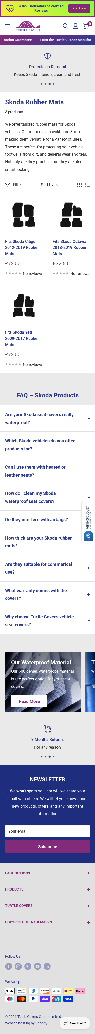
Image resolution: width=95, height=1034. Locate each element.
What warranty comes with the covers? (36, 594)
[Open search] (65, 26)
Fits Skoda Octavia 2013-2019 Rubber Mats (70, 247)
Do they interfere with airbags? (36, 519)
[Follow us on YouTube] (37, 966)
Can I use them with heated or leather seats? (35, 471)
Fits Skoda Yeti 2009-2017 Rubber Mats (22, 338)
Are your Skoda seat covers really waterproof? (39, 418)
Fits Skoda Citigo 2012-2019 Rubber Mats (22, 247)
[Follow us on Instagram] (18, 966)
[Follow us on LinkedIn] (47, 966)
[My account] (75, 26)
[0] (86, 26)
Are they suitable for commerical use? (38, 568)
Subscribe (47, 846)
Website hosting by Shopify (26, 1023)
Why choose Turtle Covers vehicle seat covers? (39, 621)
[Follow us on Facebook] (8, 966)
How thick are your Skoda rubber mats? (38, 542)
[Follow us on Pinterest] (27, 966)
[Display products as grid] (79, 185)
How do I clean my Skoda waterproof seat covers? (30, 497)
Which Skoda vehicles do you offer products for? (40, 444)
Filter (17, 184)
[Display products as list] (87, 185)
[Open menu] (7, 26)
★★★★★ (79, 8)
